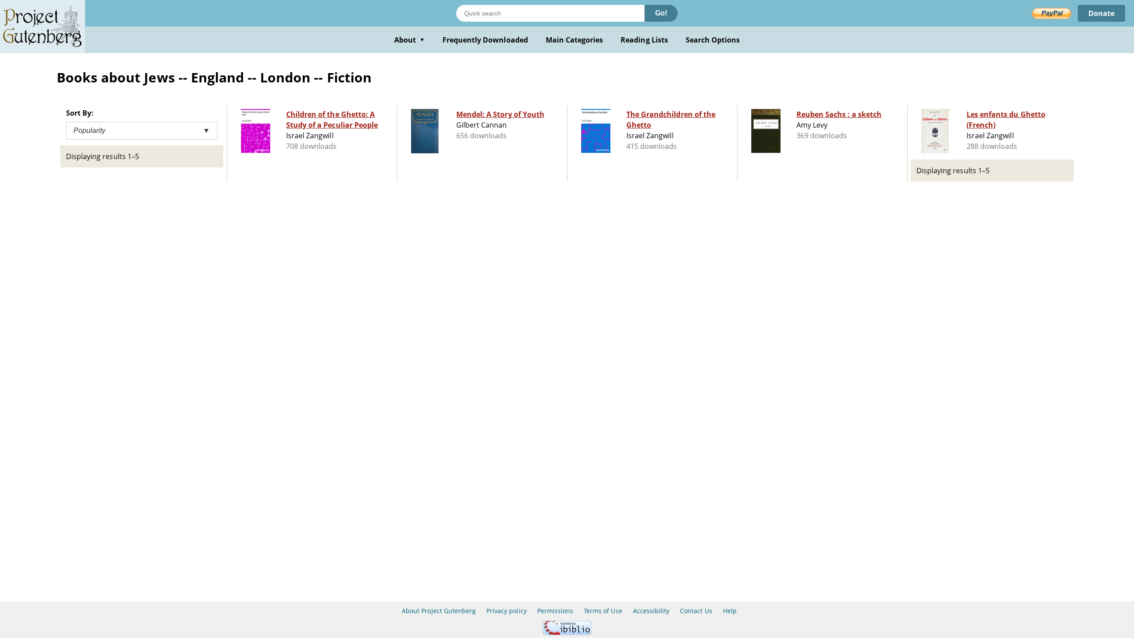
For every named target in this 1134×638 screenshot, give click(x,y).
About (409, 40)
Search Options (713, 40)
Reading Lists (644, 40)
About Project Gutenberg (439, 611)
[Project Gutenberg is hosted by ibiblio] (567, 632)
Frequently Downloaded (485, 40)
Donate (1101, 13)
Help (730, 611)
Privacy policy (506, 611)
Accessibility (651, 611)
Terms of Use (603, 611)
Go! (661, 13)
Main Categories (574, 40)
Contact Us (696, 611)
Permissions (555, 611)
